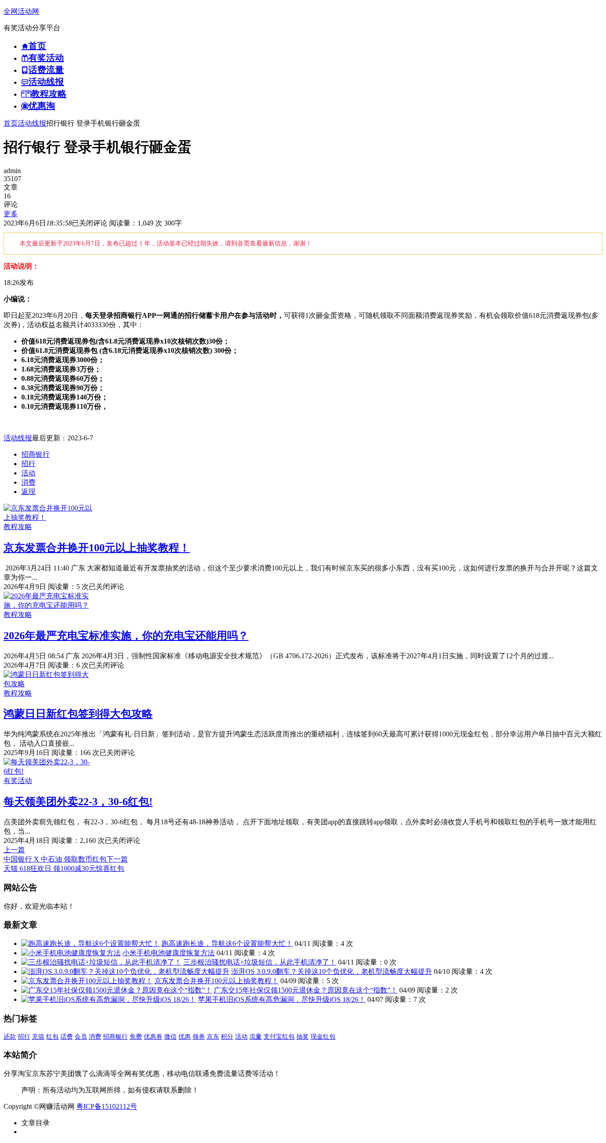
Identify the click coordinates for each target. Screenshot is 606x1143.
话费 (66, 1036)
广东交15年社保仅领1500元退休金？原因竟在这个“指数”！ (305, 990)
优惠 (184, 1036)
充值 (38, 1036)
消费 (28, 482)
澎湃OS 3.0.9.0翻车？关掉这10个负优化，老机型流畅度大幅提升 (331, 971)
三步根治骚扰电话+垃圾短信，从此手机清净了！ (259, 962)
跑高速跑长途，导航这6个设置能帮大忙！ (227, 943)
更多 (11, 214)
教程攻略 (18, 526)
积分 (227, 1036)
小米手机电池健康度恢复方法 (168, 953)
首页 (11, 123)
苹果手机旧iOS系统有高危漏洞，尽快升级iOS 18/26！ (282, 999)
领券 (199, 1036)
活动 (28, 473)
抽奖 (302, 1036)
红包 (52, 1036)
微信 (170, 1036)
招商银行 (35, 454)
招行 (28, 463)
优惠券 (153, 1036)
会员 (81, 1036)
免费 (136, 1036)
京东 (213, 1036)
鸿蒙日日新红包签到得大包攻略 (78, 714)
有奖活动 (18, 780)
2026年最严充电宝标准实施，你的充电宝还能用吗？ (126, 635)
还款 (10, 1036)
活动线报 (32, 123)
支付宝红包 (279, 1036)
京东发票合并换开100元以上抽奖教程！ (97, 548)
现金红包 (323, 1036)
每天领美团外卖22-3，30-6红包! (78, 801)
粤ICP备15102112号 (106, 1106)
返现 (28, 491)
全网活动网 (21, 11)
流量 (255, 1036)
